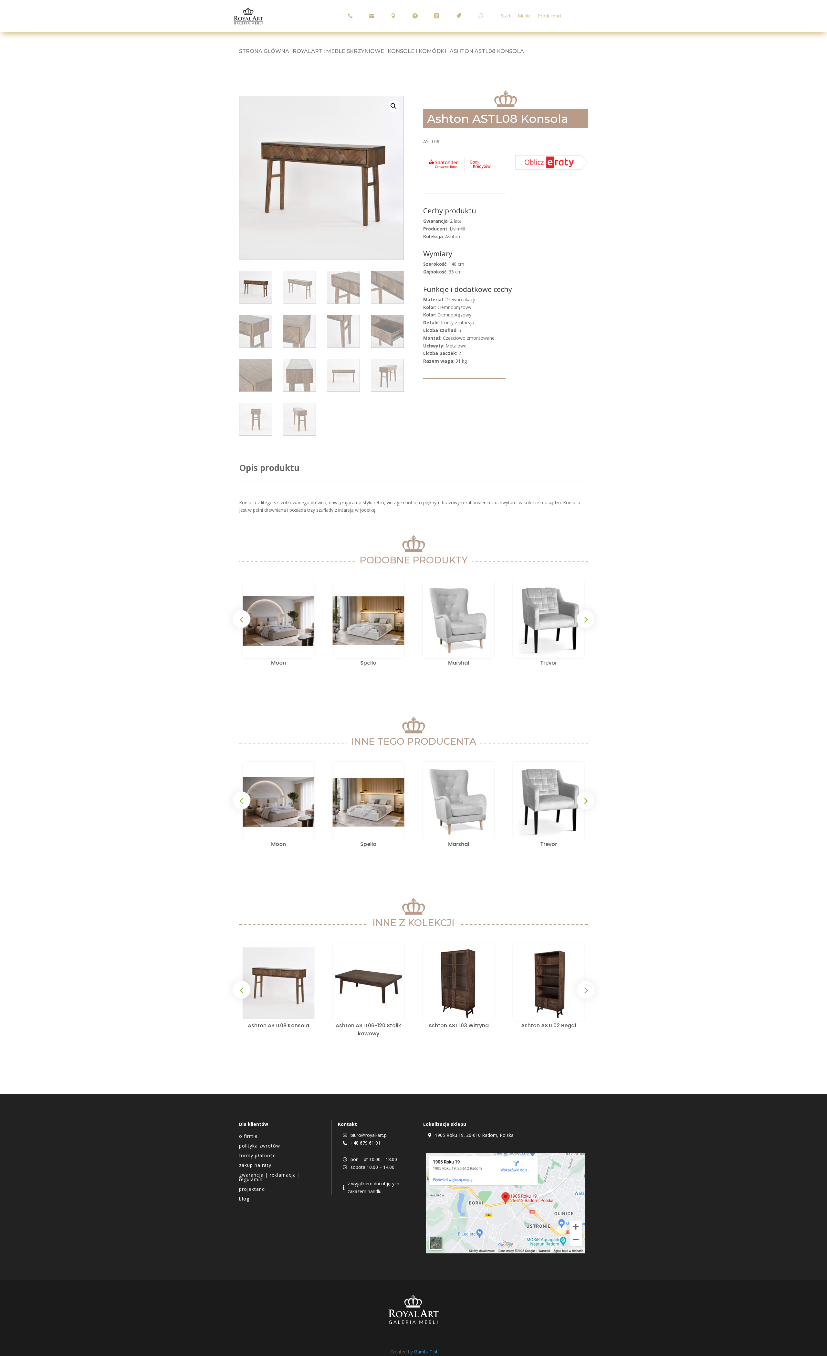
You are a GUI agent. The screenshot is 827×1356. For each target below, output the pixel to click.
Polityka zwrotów (259, 1146)
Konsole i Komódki (417, 51)
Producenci (549, 16)
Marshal (458, 663)
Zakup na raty (255, 1165)
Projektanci (252, 1189)
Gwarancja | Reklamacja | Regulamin (269, 1177)
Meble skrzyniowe (355, 51)
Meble (524, 16)
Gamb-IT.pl (425, 1352)
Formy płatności (258, 1155)
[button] (393, 106)
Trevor (548, 663)
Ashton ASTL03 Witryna (370, 1025)
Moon (278, 663)
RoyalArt (307, 51)
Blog (244, 1199)
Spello (369, 663)
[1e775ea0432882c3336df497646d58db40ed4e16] (459, 171)
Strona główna (264, 51)
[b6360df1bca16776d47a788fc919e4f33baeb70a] (551, 168)
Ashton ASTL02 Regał (460, 1025)
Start (506, 16)
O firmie (248, 1136)
